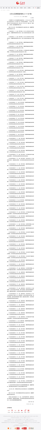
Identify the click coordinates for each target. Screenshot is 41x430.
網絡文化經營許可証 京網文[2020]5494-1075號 (17, 422)
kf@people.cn (13, 419)
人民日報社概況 (5, 416)
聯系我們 (37, 416)
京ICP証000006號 (34, 422)
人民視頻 (22, 412)
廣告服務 (17, 416)
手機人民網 (15, 412)
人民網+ (12, 412)
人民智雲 (25, 412)
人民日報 (9, 412)
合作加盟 (20, 416)
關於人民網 (9, 416)
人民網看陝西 (8, 10)
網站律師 (31, 416)
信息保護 (34, 416)
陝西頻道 (4, 10)
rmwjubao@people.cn (31, 419)
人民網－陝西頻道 (24, 16)
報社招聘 (12, 416)
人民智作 (28, 412)
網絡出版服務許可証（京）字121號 (27, 422)
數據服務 (26, 416)
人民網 (1, 10)
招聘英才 (15, 416)
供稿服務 (23, 416)
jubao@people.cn (28, 417)
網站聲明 (28, 416)
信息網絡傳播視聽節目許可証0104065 (6, 422)
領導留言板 (18, 412)
